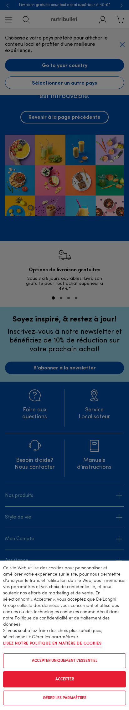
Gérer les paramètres (64, 698)
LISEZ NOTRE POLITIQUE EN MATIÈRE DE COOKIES (52, 643)
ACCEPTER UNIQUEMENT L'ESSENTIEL (64, 661)
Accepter (64, 679)
